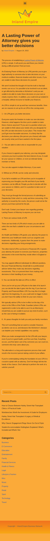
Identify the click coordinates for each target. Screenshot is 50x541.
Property (5, 486)
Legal (4, 470)
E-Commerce (7, 446)
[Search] (45, 392)
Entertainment (7, 454)
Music (4, 482)
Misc (3, 478)
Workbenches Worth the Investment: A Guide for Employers (24, 412)
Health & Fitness (8, 466)
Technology (6, 498)
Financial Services (9, 462)
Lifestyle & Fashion (9, 474)
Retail (4, 490)
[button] (25, 3)
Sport (4, 494)
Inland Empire (9, 51)
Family (4, 458)
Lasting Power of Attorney (34, 60)
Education (5, 450)
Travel (4, 502)
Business (5, 442)
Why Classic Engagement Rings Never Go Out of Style (23, 423)
